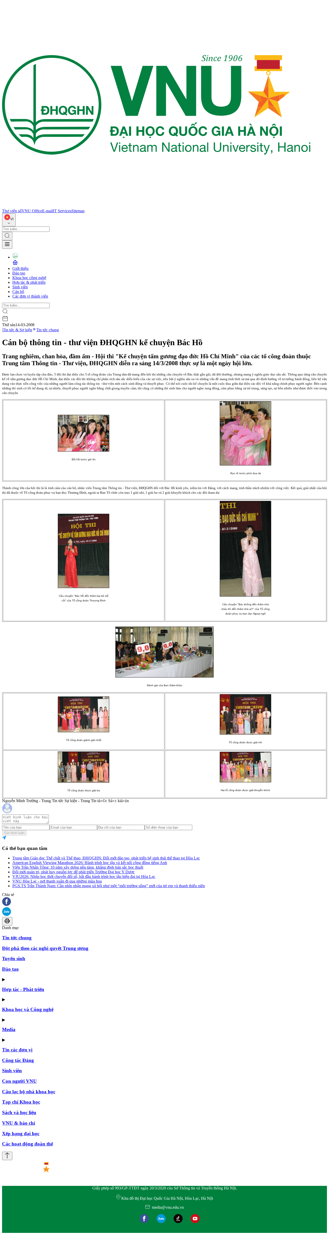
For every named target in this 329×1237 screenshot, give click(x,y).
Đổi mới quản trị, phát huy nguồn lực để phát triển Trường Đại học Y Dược (73, 872)
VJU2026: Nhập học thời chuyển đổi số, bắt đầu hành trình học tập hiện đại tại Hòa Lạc (83, 876)
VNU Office (32, 211)
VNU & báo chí (18, 1123)
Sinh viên (20, 287)
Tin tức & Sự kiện (17, 330)
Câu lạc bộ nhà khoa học (28, 1091)
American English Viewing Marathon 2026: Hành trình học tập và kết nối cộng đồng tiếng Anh (89, 862)
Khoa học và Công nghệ (27, 1009)
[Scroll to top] (7, 1156)
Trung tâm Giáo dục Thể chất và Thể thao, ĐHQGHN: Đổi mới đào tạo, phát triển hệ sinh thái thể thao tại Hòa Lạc (106, 858)
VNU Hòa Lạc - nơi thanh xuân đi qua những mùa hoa (57, 881)
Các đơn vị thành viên (30, 296)
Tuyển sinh (13, 958)
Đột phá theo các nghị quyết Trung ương (45, 948)
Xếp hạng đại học (20, 1133)
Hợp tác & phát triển (28, 282)
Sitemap (78, 211)
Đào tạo (18, 273)
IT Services (62, 211)
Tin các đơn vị (17, 1049)
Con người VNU (19, 1081)
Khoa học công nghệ (29, 278)
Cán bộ (18, 291)
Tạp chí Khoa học (21, 1102)
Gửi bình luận (14, 833)
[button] (164, 902)
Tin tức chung (47, 330)
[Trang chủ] (156, 206)
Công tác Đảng (18, 1060)
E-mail (47, 211)
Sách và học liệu (19, 1112)
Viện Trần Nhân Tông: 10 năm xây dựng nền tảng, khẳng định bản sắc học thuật (77, 867)
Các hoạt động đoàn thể (27, 1144)
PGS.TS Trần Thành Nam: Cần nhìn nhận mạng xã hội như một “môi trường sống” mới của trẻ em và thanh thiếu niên (108, 886)
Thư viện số (12, 211)
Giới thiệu (20, 268)
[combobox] (9, 219)
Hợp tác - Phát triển (23, 989)
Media (8, 1029)
